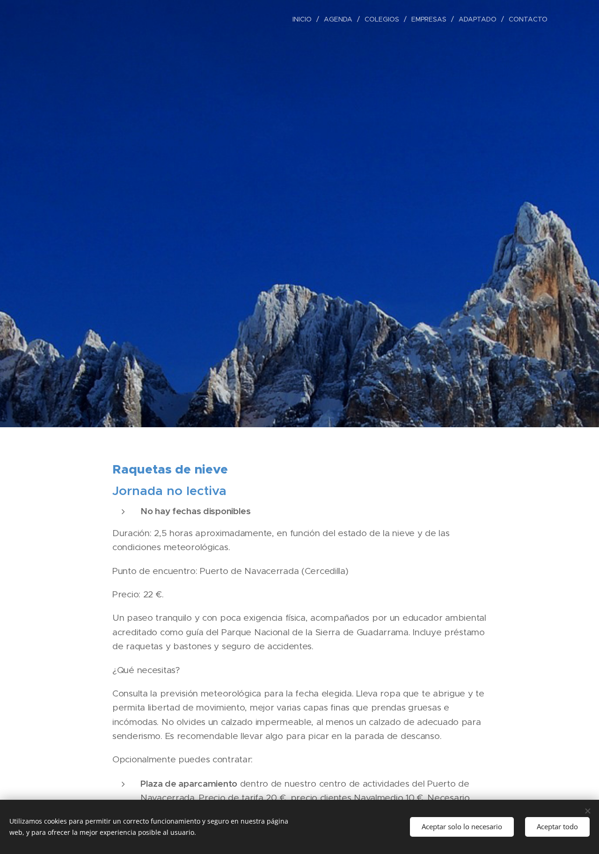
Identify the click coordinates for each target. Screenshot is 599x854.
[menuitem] (304, 19)
